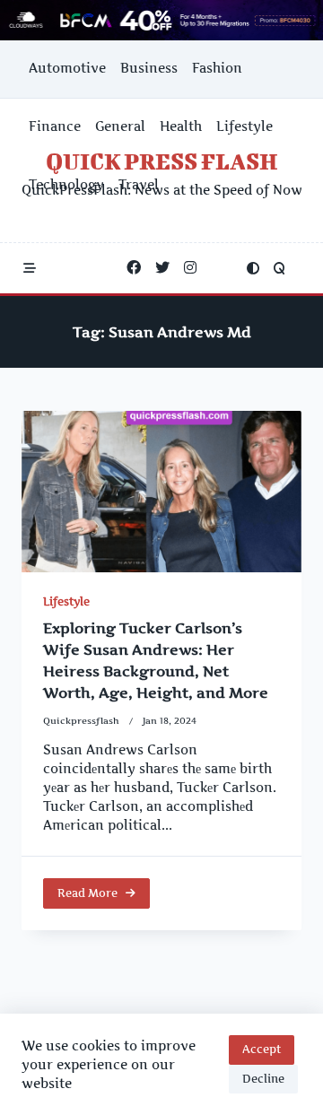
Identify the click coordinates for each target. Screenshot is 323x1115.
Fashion (217, 68)
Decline (263, 1078)
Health (181, 126)
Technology (66, 185)
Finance (55, 126)
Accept (261, 1049)
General (120, 126)
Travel (138, 185)
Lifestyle (244, 126)
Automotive (67, 68)
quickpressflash (81, 721)
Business (149, 68)
